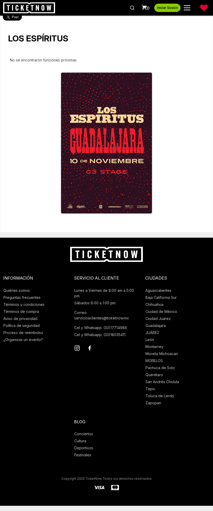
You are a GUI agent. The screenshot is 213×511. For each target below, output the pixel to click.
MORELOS (154, 360)
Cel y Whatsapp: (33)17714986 (100, 327)
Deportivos (83, 448)
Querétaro (154, 375)
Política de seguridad (21, 325)
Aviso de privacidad (20, 318)
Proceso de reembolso (23, 332)
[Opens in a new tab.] (77, 348)
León (149, 339)
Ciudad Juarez (158, 318)
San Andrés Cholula (162, 382)
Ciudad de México (161, 311)
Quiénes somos (16, 290)
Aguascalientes (158, 290)
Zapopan (153, 403)
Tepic (150, 389)
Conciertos (83, 434)
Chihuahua (154, 304)
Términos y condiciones (23, 304)
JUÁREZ (152, 332)
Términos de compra (21, 311)
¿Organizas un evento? (23, 339)
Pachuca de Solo (160, 367)
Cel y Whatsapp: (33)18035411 (99, 334)
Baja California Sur (161, 297)
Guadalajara (155, 325)
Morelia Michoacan (161, 353)
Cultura (80, 441)
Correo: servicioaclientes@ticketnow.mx (101, 315)
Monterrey (154, 346)
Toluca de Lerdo (159, 396)
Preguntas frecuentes (22, 297)
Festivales (82, 455)
